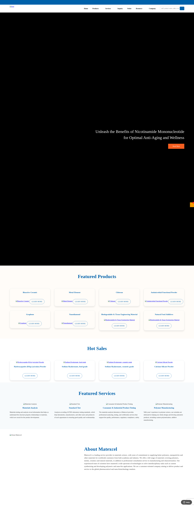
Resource (139, 8)
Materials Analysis (30, 408)
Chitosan (119, 292)
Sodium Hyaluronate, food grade (75, 367)
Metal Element (74, 292)
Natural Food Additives (164, 314)
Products (95, 8)
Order (129, 8)
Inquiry (120, 8)
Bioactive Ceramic (30, 292)
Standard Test (75, 408)
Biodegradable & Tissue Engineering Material (119, 314)
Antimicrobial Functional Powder (164, 292)
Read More (176, 146)
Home (86, 8)
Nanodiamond (74, 314)
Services (108, 8)
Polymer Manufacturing (164, 408)
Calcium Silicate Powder (164, 367)
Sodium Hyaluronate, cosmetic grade (119, 367)
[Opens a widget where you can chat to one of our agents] (186, 502)
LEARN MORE (37, 301)
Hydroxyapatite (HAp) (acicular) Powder (30, 367)
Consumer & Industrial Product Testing (119, 408)
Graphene (30, 314)
